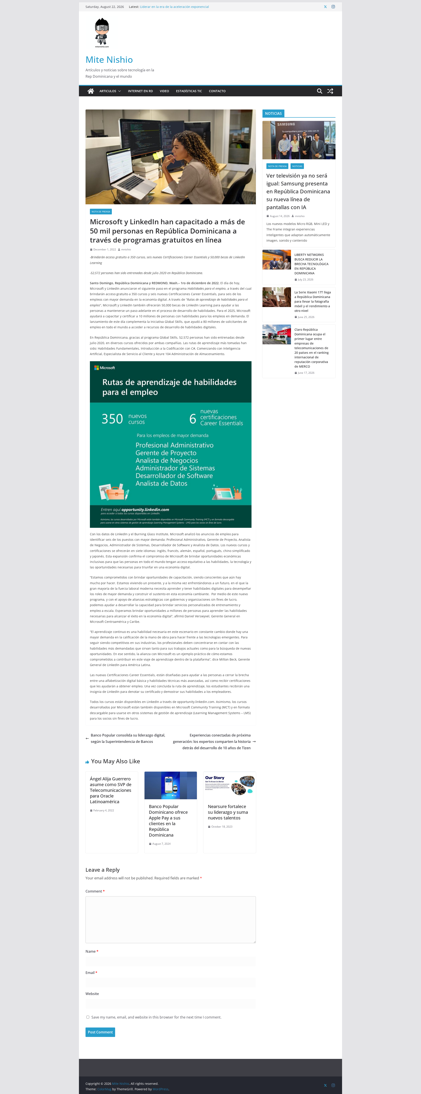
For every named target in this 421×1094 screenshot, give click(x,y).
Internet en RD (140, 91)
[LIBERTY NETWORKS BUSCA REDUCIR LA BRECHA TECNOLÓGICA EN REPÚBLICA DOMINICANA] (276, 267)
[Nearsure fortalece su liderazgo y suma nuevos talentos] (229, 774)
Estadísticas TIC (189, 91)
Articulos (108, 91)
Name (92, 951)
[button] (118, 91)
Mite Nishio (109, 59)
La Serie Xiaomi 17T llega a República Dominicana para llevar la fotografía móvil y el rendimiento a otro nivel (312, 301)
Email (91, 972)
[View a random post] (330, 91)
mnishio (126, 249)
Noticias (297, 166)
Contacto (217, 91)
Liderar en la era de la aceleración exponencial (174, 7)
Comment (95, 891)
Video (164, 91)
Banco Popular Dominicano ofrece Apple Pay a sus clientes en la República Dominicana (168, 820)
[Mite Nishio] (91, 91)
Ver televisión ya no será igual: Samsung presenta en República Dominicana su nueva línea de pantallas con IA (298, 191)
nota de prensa (101, 211)
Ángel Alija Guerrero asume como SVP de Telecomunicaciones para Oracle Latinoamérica (110, 790)
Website (92, 993)
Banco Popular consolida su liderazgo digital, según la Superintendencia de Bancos (128, 738)
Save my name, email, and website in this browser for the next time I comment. (156, 1017)
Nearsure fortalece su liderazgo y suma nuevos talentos (228, 812)
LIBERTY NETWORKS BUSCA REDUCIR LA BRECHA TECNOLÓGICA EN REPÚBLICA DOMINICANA (311, 264)
